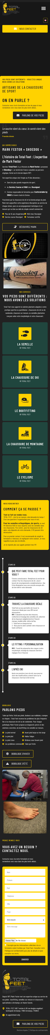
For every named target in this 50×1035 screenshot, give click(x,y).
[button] (43, 8)
